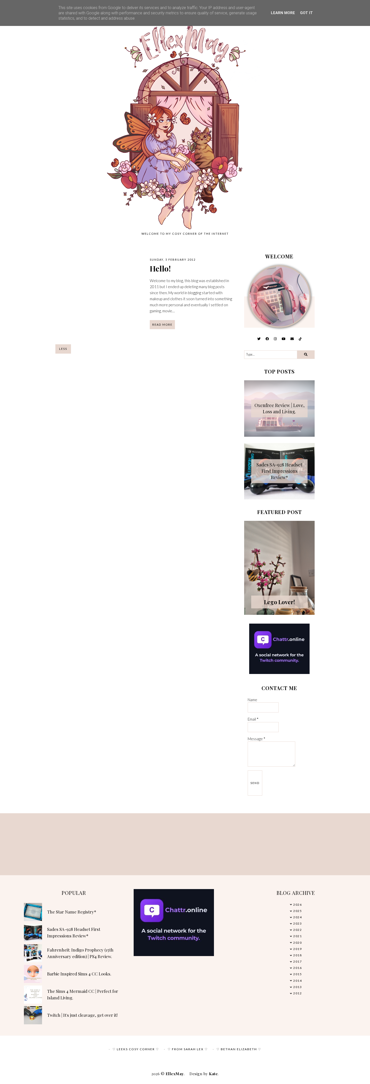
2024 (297, 917)
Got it (306, 13)
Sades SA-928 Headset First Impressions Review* (279, 471)
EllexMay (175, 1073)
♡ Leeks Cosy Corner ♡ (136, 1049)
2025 (297, 911)
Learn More (283, 13)
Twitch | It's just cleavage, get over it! (82, 1015)
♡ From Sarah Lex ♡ (188, 1049)
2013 (297, 987)
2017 (297, 961)
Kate (213, 1073)
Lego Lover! (279, 602)
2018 (297, 955)
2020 (297, 942)
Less (63, 348)
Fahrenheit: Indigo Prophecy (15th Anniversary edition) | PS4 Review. (80, 953)
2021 (297, 936)
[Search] (306, 355)
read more (162, 324)
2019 (297, 949)
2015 (297, 974)
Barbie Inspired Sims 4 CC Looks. (79, 973)
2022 (297, 930)
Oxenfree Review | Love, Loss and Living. (279, 408)
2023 (297, 923)
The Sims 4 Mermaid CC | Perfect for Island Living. (82, 994)
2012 (297, 993)
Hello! (160, 268)
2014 (297, 981)
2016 (297, 968)
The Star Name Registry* (71, 911)
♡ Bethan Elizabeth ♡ (238, 1049)
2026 (297, 904)
